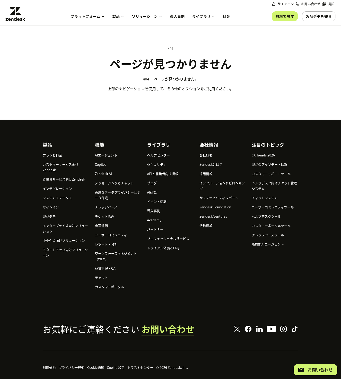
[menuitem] (328, 3)
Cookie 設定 (116, 367)
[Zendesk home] (17, 14)
